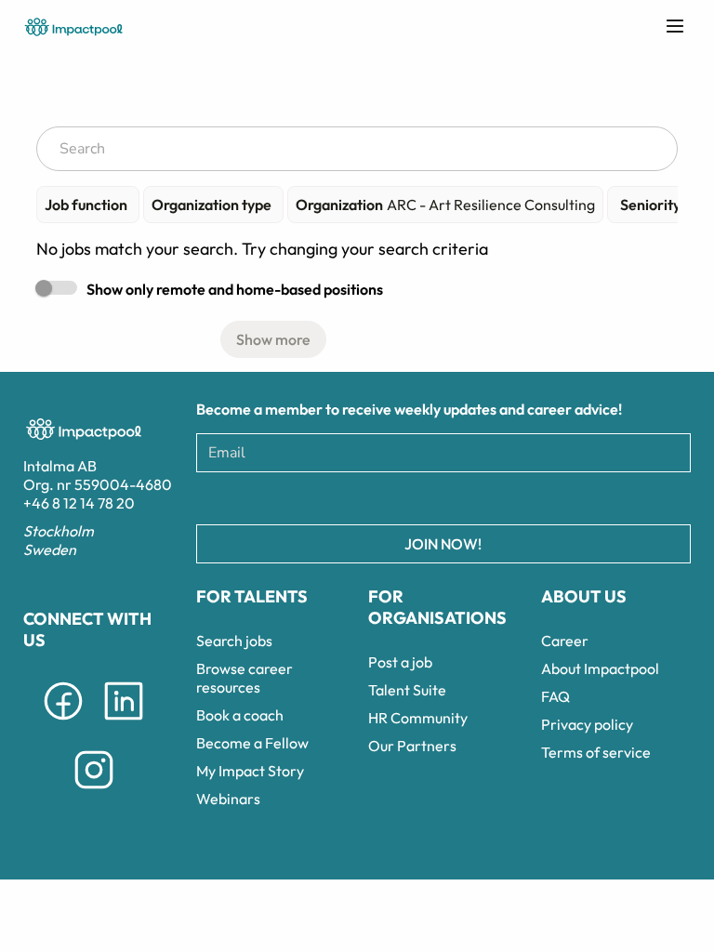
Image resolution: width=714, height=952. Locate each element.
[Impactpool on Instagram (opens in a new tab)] (94, 792)
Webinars (228, 798)
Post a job (400, 662)
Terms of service (596, 752)
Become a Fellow (252, 743)
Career (564, 640)
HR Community (418, 717)
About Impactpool (600, 668)
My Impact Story (250, 770)
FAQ (555, 696)
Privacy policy (587, 724)
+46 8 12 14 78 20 (79, 503)
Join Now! (443, 544)
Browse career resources (244, 677)
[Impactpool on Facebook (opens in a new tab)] (63, 723)
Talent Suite (407, 690)
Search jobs (234, 640)
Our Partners (412, 745)
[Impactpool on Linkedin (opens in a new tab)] (123, 723)
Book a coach (240, 715)
